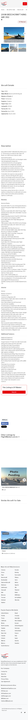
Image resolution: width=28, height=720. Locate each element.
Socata (17, 570)
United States (4, 613)
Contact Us (4, 671)
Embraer (3, 600)
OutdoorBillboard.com (7, 701)
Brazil (16, 613)
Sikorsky (17, 600)
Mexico (3, 643)
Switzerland (18, 630)
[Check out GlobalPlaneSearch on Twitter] (25, 712)
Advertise (3, 676)
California (3, 620)
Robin (16, 592)
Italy (16, 635)
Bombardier (4, 580)
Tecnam (3, 597)
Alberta (3, 640)
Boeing (17, 572)
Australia (17, 618)
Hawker (3, 602)
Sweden (17, 643)
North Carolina (5, 625)
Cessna (3, 570)
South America (5, 645)
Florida (3, 615)
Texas (2, 618)
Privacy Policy (4, 679)
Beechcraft (4, 577)
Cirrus (2, 572)
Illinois (2, 623)
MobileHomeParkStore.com (8, 688)
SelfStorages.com (6, 696)
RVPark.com (4, 691)
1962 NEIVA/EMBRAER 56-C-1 (11, 487)
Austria (17, 640)
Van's (16, 580)
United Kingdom (19, 625)
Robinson (3, 585)
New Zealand (18, 620)
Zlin (16, 587)
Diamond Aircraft (5, 582)
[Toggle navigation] (25, 3)
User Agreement (5, 681)
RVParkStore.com (6, 693)
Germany (17, 628)
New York (3, 633)
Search (14, 392)
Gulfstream (4, 587)
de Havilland (18, 597)
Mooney (3, 595)
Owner (4, 551)
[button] (14, 35)
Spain (16, 638)
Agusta (17, 585)
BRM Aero (17, 595)
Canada (3, 635)
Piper (2, 575)
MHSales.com (5, 698)
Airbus (16, 582)
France (16, 633)
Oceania (17, 615)
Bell (2, 592)
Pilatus (16, 577)
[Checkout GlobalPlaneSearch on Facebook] (21, 712)
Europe (17, 623)
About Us (3, 674)
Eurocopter (18, 575)
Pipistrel (17, 590)
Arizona (3, 630)
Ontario (3, 638)
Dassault (3, 590)
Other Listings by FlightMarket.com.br (9, 436)
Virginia (3, 628)
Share (5, 420)
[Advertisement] (14, 66)
